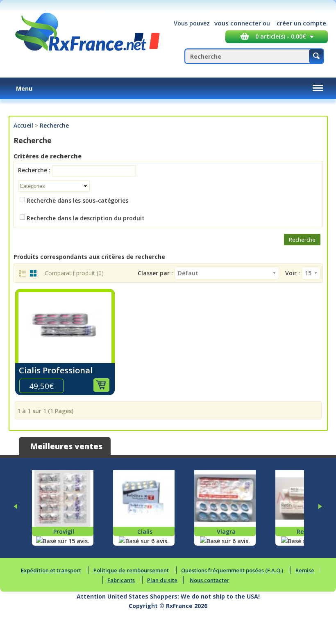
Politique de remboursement (131, 570)
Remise (304, 570)
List (22, 273)
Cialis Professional (56, 370)
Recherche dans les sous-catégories (77, 200)
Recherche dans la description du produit (86, 218)
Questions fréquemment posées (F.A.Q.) (232, 570)
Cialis (144, 531)
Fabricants (121, 580)
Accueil (23, 125)
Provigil (63, 531)
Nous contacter (209, 580)
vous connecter (237, 23)
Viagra (226, 531)
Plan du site (162, 580)
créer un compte (301, 23)
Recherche (54, 125)
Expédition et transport (51, 570)
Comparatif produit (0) (74, 273)
